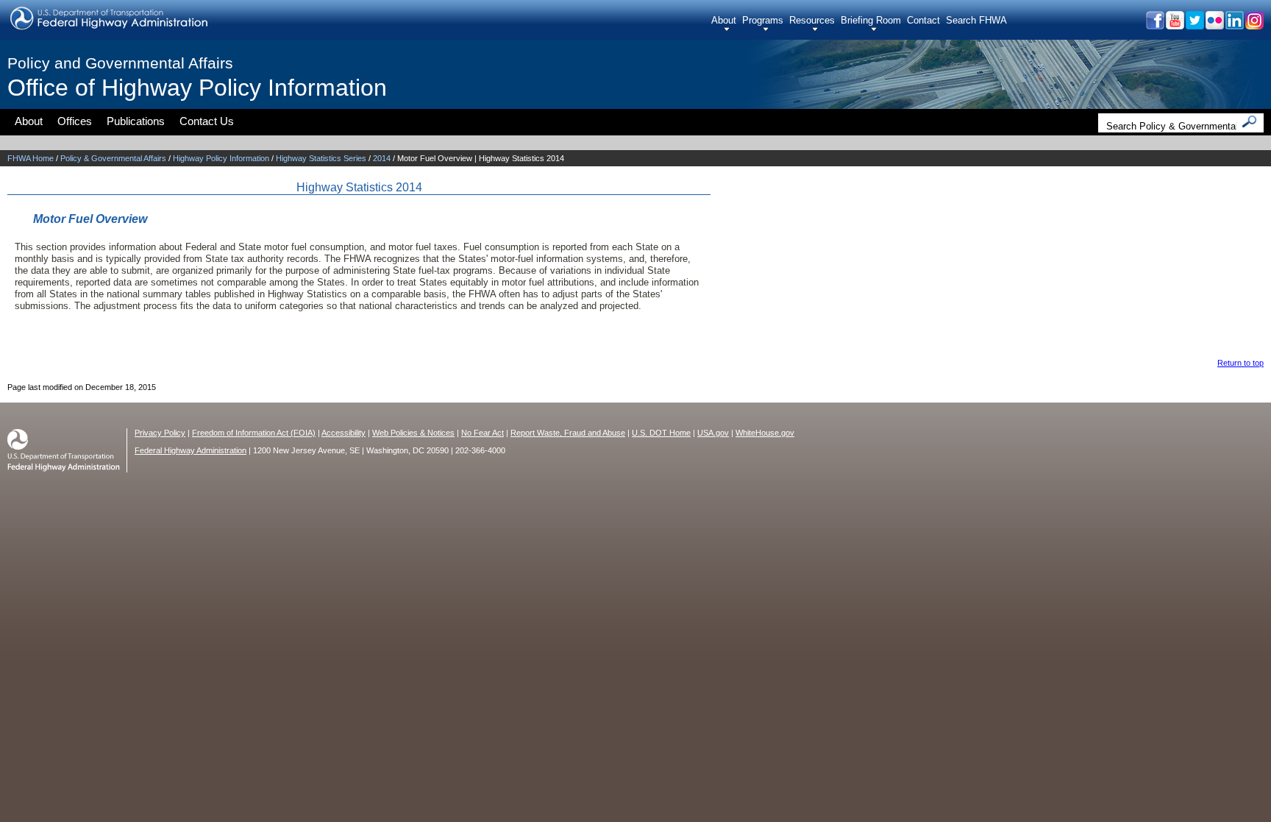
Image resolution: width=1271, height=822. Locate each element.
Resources (812, 20)
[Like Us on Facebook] (1154, 25)
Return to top (1240, 362)
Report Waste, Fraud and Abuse (567, 432)
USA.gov (713, 432)
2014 (382, 158)
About (723, 20)
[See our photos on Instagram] (1254, 25)
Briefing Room (871, 20)
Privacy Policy (160, 432)
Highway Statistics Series (321, 158)
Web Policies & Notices (413, 432)
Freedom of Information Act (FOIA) (254, 432)
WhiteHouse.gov (765, 432)
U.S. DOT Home (661, 432)
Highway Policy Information (221, 158)
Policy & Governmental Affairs (113, 158)
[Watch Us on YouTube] (1174, 25)
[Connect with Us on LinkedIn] (1234, 25)
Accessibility (343, 432)
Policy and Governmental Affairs (120, 62)
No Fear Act (482, 432)
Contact (923, 20)
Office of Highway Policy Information (197, 87)
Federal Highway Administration (190, 450)
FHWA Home (30, 158)
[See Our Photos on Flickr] (1214, 25)
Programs (762, 20)
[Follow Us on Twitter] (1194, 25)
